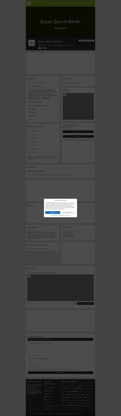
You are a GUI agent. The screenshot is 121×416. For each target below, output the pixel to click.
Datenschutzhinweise (61, 215)
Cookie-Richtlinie (54, 215)
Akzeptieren (52, 212)
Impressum (68, 215)
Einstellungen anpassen (68, 212)
